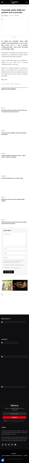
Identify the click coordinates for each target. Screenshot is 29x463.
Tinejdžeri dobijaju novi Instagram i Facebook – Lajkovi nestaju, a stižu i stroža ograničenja (13, 156)
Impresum (13, 453)
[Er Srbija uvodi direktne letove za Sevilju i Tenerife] (14, 167)
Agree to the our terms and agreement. (15, 420)
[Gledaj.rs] (14, 2)
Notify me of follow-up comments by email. (14, 265)
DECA (3, 83)
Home (2, 6)
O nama (25, 455)
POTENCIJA (17, 83)
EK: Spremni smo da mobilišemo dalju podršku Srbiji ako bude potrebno (13, 133)
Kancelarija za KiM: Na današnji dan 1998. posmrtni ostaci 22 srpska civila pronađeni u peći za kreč (14, 110)
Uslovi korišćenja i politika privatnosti (12, 455)
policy (18, 420)
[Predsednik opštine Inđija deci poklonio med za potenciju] (14, 27)
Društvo (17, 15)
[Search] (27, 2)
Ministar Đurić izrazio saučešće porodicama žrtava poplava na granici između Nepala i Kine (14, 222)
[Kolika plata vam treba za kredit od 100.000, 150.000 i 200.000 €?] (14, 188)
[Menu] (2, 2)
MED (12, 83)
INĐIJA (7, 83)
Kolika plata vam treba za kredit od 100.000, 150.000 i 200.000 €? (12, 200)
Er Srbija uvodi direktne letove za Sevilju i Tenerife (12, 178)
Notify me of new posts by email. (12, 267)
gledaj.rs (6, 15)
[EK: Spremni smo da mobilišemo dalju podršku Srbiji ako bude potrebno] (14, 121)
